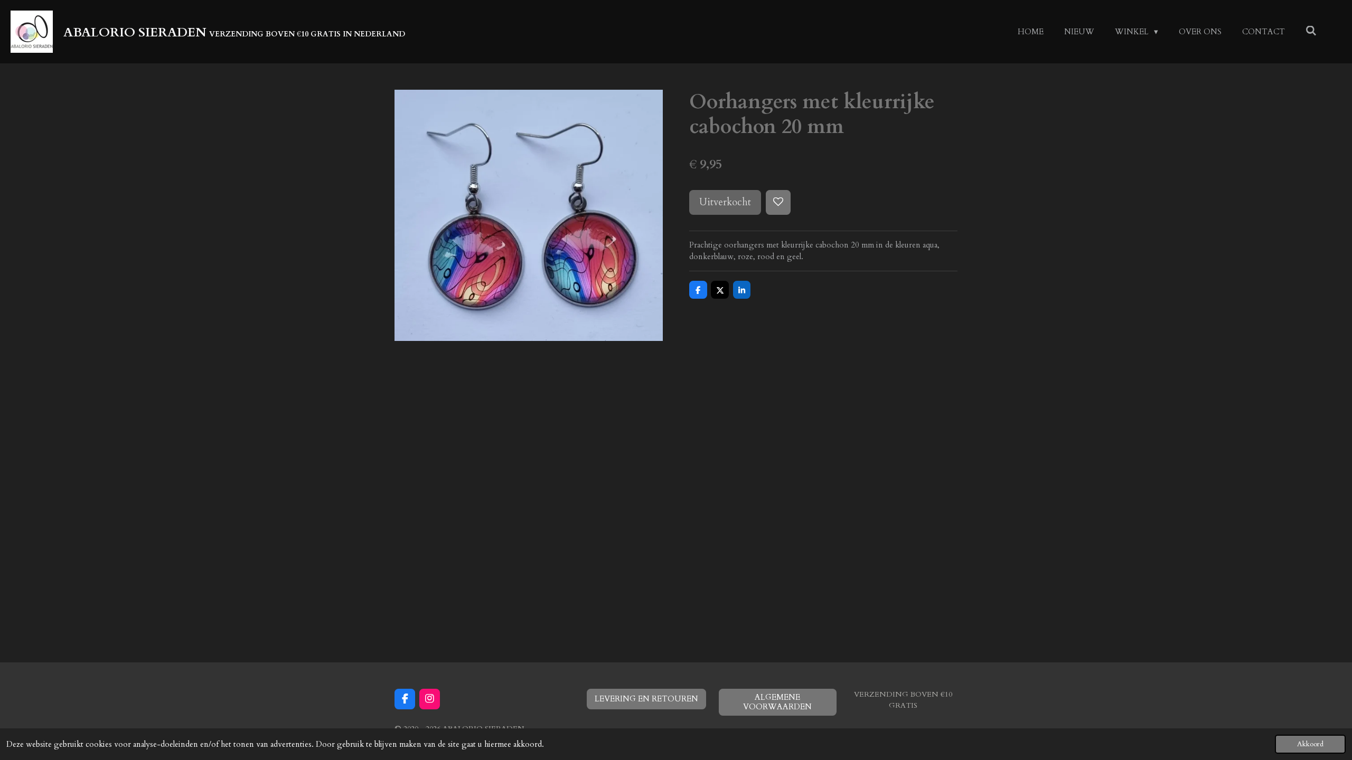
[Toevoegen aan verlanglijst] (778, 202)
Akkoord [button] (1310, 744)
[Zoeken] (1311, 31)
